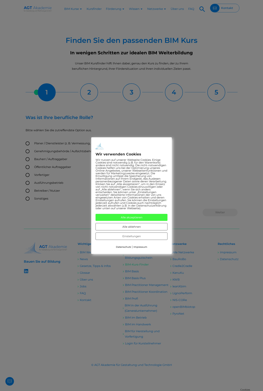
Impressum (140, 246)
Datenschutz (123, 246)
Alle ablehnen (131, 226)
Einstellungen (131, 236)
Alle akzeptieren (131, 217)
